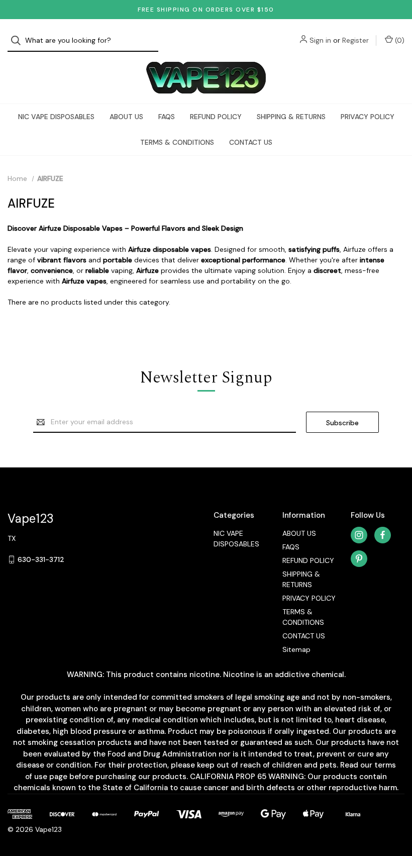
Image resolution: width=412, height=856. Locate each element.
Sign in (320, 40)
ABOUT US (126, 116)
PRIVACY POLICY (367, 116)
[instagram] (359, 535)
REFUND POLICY (216, 116)
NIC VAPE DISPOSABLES (56, 116)
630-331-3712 (41, 559)
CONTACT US (250, 142)
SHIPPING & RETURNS (291, 116)
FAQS (166, 116)
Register (355, 40)
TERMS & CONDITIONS (177, 142)
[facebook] (382, 535)
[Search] (19, 40)
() (398, 40)
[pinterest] (359, 558)
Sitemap (296, 649)
